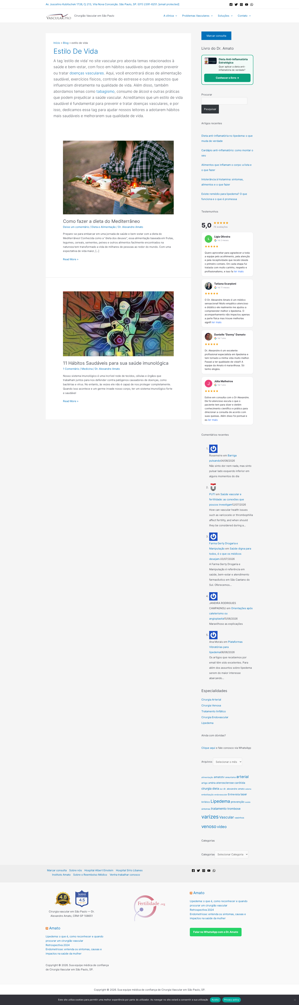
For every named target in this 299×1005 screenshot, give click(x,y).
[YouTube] (246, 4)
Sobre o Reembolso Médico (90, 874)
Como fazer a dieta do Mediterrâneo (101, 221)
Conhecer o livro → (227, 77)
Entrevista (234, 794)
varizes (210, 817)
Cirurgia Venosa (211, 705)
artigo (204, 782)
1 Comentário (71, 368)
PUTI (212, 494)
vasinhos (239, 817)
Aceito (215, 999)
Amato (54, 928)
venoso (208, 826)
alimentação (207, 777)
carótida (239, 782)
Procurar (206, 94)
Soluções (223, 15)
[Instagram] (241, 4)
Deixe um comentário (76, 227)
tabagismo (105, 91)
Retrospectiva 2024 (58, 945)
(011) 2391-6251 (147, 4)
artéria (212, 782)
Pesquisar (210, 109)
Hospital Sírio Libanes (129, 870)
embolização (207, 794)
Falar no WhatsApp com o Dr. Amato (215, 932)
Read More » (70, 259)
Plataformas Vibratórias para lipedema (226, 647)
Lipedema (207, 723)
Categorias (208, 854)
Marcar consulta (216, 35)
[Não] (294, 1000)
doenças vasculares (87, 73)
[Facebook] (231, 4)
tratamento (219, 808)
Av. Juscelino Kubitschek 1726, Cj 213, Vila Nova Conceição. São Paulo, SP (91, 4)
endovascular (220, 794)
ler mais (239, 271)
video (222, 826)
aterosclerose (225, 782)
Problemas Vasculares (195, 15)
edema (248, 789)
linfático (205, 802)
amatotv (219, 777)
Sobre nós (75, 870)
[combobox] (224, 101)
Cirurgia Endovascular (214, 717)
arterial (242, 776)
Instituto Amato (61, 874)
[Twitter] (236, 4)
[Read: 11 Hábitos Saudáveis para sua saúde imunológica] (118, 323)
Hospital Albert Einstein (98, 870)
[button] (175, 16)
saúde (247, 802)
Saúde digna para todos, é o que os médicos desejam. (230, 554)
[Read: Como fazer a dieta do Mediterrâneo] (118, 177)
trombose (234, 808)
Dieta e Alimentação (103, 227)
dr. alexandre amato (234, 788)
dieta (215, 788)
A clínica (169, 15)
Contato (242, 15)
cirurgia (206, 788)
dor (221, 789)
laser (244, 794)
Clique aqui (208, 747)
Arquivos (206, 761)
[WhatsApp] (251, 4)
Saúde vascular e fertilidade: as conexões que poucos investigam (226, 499)
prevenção (237, 801)
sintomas (205, 809)
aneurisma (230, 777)
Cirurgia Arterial (211, 699)
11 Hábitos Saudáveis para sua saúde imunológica (116, 363)
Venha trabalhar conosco (125, 874)
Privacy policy (231, 999)
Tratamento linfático (213, 711)
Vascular (226, 817)
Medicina (87, 368)
